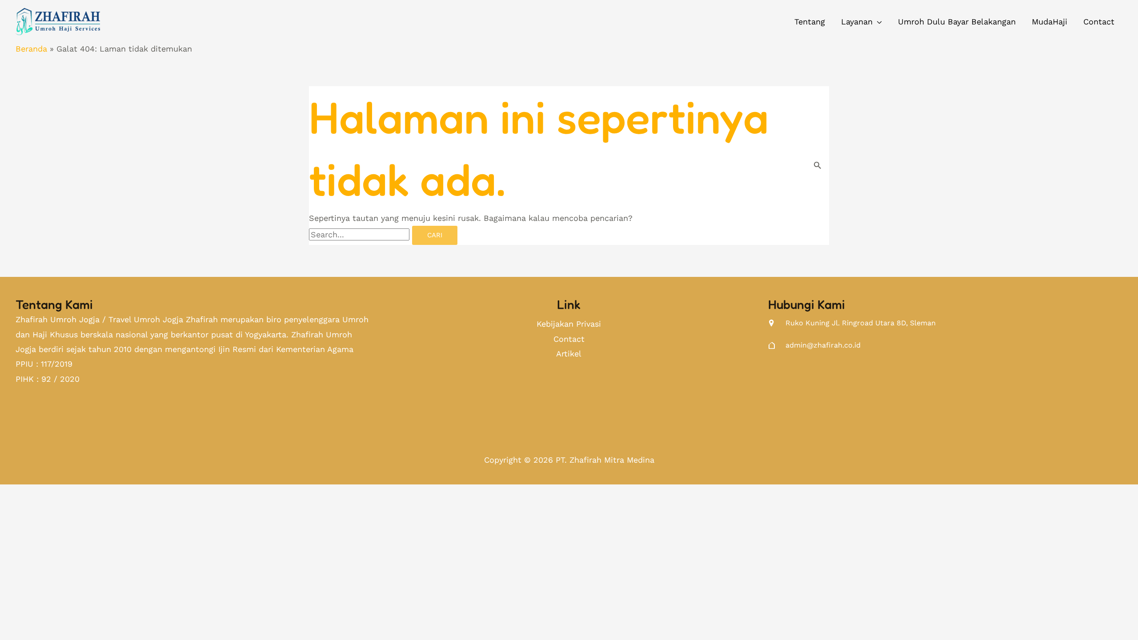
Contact (569, 339)
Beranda (31, 48)
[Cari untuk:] (360, 234)
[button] (861, 21)
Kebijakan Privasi (569, 323)
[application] (877, 21)
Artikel (568, 353)
